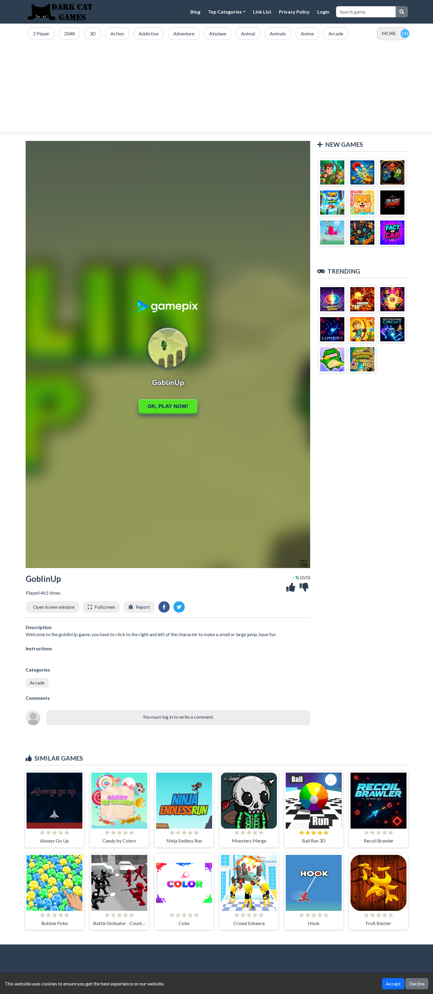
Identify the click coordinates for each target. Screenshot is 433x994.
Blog (195, 11)
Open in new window (54, 607)
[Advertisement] (216, 86)
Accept (393, 983)
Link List (262, 11)
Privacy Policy (294, 11)
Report (143, 607)
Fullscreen (105, 607)
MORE (389, 33)
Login (323, 11)
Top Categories (225, 11)
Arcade (37, 682)
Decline (416, 983)
